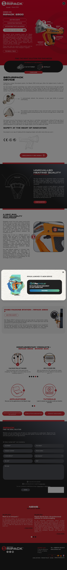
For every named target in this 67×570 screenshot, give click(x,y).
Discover (44, 290)
